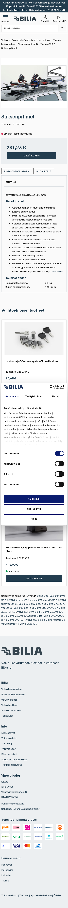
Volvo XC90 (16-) (35, 619)
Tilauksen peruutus (11, 764)
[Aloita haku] (62, 28)
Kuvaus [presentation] (10, 182)
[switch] (59, 463)
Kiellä (34, 518)
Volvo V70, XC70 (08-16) (32, 603)
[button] (5, 18)
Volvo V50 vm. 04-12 (47, 599)
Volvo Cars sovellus (12, 710)
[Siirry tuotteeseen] (34, 338)
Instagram (7, 870)
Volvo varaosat (9, 699)
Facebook (7, 864)
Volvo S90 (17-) (16, 619)
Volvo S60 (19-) (10, 623)
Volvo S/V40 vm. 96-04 (22, 599)
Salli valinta (34, 508)
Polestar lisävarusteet (13, 694)
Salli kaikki (34, 498)
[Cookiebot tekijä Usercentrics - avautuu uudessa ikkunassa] (49, 387)
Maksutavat (8, 732)
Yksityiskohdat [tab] (34, 396)
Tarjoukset (7, 715)
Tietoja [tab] (56, 396)
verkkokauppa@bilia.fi (27, 808)
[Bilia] (25, 18)
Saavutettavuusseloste (14, 759)
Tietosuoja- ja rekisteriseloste (35, 895)
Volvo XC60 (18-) (55, 619)
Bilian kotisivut (9, 754)
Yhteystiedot (8, 748)
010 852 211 (17, 803)
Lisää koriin (31, 155)
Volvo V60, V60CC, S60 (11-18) (25, 615)
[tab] (10, 181)
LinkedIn (6, 875)
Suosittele (43, 171)
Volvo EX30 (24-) (29, 623)
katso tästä (56, 271)
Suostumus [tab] (12, 396)
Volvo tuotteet (9, 705)
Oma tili (45, 21)
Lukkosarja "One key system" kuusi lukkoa (32, 361)
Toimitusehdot (9, 738)
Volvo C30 (43, 595)
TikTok (5, 880)
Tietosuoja (7, 743)
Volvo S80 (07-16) (24, 607)
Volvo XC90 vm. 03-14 (29, 611)
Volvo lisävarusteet (12, 689)
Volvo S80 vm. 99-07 (46, 607)
